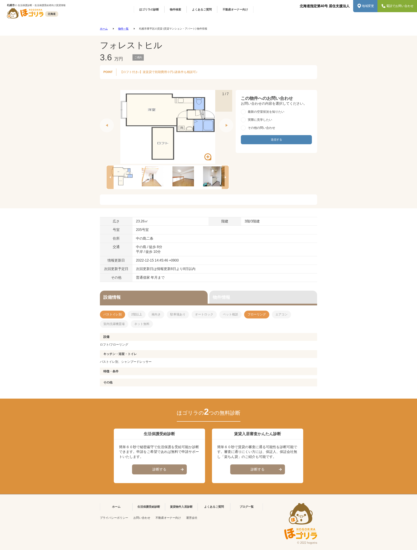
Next (221, 120)
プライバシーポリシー (114, 517)
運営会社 (191, 517)
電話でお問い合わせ (400, 6)
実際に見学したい (260, 119)
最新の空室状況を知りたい (266, 111)
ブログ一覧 (247, 506)
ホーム (104, 28)
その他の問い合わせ (261, 127)
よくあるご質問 (214, 506)
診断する (159, 469)
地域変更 (368, 6)
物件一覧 (123, 28)
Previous (102, 120)
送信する (276, 139)
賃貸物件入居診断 (181, 506)
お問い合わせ (141, 517)
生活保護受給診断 (148, 506)
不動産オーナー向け (168, 517)
